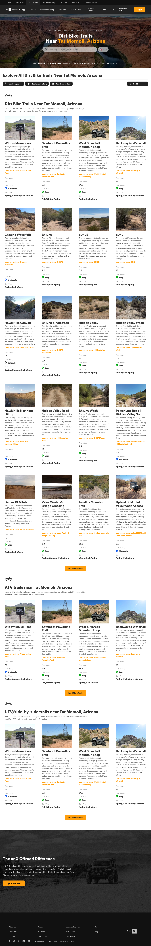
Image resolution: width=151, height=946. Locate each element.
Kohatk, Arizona (91, 63)
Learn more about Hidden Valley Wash (131, 336)
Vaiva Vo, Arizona (109, 63)
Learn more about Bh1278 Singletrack (57, 336)
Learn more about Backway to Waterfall (131, 158)
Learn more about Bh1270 (57, 248)
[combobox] (71, 49)
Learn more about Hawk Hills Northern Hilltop (20, 426)
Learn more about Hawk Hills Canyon (20, 336)
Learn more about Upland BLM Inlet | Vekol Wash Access (131, 517)
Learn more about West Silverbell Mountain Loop (94, 158)
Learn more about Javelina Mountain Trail (94, 517)
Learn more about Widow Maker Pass (20, 158)
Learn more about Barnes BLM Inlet (20, 517)
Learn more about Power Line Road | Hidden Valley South (131, 426)
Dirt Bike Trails (55, 30)
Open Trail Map (14, 883)
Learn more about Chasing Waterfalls (20, 248)
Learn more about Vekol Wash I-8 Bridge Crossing (57, 517)
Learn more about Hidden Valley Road (57, 426)
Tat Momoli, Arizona (72, 63)
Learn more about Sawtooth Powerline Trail (57, 158)
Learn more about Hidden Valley (94, 336)
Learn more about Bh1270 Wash (94, 426)
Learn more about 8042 (131, 248)
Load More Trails (75, 569)
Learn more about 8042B (94, 248)
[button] (13, 84)
